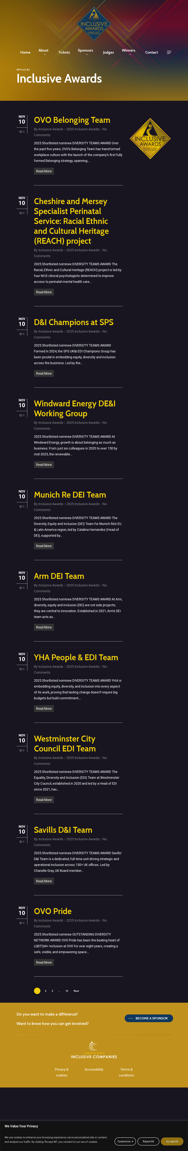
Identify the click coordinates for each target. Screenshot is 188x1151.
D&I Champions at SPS (73, 322)
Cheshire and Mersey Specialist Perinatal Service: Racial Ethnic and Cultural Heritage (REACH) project (71, 221)
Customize (124, 1141)
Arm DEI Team (59, 576)
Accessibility (94, 1069)
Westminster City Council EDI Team (65, 743)
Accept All (172, 1141)
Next (76, 990)
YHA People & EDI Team (76, 657)
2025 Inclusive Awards (83, 129)
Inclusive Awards (50, 129)
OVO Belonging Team (72, 120)
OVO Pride (53, 911)
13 (67, 990)
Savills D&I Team (63, 830)
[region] (94, 1136)
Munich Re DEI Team (70, 495)
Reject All (148, 1141)
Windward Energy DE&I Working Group (75, 408)
